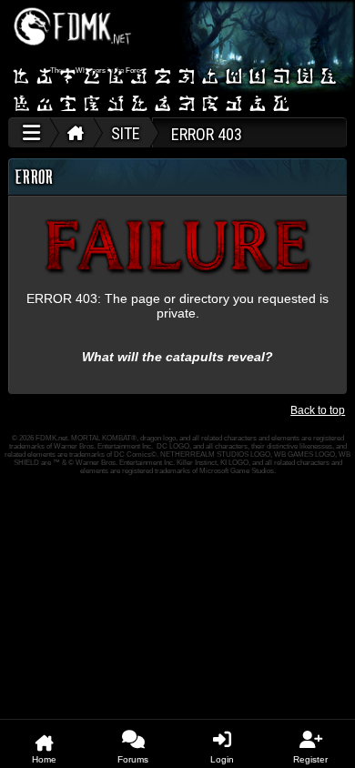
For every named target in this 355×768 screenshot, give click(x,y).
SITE (125, 133)
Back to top (317, 410)
